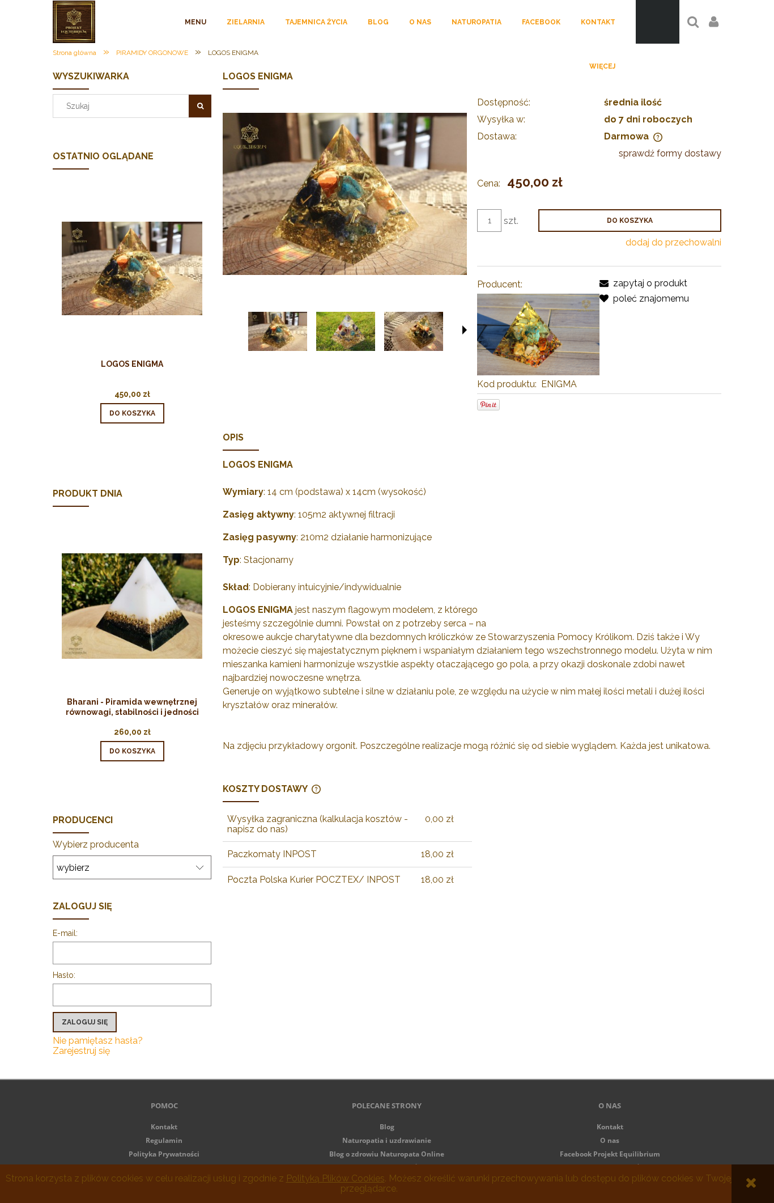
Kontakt (164, 1127)
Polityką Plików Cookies (335, 1178)
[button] (464, 329)
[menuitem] (195, 22)
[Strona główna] (74, 21)
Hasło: (64, 975)
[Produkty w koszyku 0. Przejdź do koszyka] (657, 22)
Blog (387, 1127)
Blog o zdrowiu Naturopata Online (386, 1154)
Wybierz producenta (96, 845)
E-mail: (65, 933)
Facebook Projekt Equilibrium (610, 1154)
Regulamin (164, 1140)
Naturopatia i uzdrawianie (386, 1140)
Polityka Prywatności (164, 1154)
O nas (609, 1140)
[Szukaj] (200, 106)
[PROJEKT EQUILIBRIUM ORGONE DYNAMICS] (538, 333)
